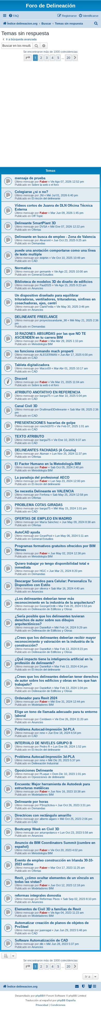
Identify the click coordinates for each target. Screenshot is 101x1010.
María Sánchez (49, 522)
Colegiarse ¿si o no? (31, 192)
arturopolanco (48, 832)
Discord (21, 378)
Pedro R (45, 746)
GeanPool (46, 535)
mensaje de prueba (30, 178)
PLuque (44, 773)
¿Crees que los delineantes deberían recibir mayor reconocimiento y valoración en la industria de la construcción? (55, 641)
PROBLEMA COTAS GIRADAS (39, 505)
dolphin (44, 257)
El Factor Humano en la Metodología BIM (48, 464)
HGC (43, 570)
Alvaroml (45, 240)
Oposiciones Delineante (34, 770)
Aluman (44, 453)
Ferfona (44, 494)
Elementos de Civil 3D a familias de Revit (48, 909)
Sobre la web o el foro (45, 184)
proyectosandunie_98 (53, 320)
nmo (42, 732)
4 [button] (52, 57)
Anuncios (37, 288)
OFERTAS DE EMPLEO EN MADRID (43, 518)
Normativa (23, 268)
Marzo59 (45, 368)
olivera (44, 588)
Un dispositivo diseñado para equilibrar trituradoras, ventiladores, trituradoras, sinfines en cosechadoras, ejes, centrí (55, 299)
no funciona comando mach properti (44, 351)
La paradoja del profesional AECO (42, 477)
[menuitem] (14, 16)
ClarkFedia (46, 306)
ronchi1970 (47, 426)
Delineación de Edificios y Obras (52, 609)
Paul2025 (45, 285)
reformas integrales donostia (38, 895)
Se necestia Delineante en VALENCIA (44, 491)
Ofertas (36, 229)
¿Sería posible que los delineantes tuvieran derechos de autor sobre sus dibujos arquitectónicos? (49, 620)
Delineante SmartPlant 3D (35, 223)
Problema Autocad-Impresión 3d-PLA (45, 729)
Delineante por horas (31, 802)
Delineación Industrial (45, 763)
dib (41, 943)
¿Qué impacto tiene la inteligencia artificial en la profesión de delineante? (53, 661)
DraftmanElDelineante (53, 409)
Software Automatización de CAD (41, 940)
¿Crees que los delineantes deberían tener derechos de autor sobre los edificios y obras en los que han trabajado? (56, 680)
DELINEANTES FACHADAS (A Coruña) (45, 450)
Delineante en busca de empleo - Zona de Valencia (55, 237)
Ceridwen (46, 719)
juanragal (45, 930)
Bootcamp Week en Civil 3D (37, 829)
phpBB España (66, 1000)
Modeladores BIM (43, 704)
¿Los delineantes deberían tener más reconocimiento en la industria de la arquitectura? (55, 600)
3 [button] (47, 57)
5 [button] (58, 57)
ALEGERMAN (48, 354)
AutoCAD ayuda (27, 532)
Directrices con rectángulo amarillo (43, 815)
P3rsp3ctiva (47, 805)
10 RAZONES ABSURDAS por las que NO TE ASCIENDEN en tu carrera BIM (50, 335)
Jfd (42, 195)
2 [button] (41, 57)
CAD (35, 260)
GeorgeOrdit (47, 606)
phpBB (39, 995)
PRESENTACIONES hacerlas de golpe (45, 423)
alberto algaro (48, 818)
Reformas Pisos (50, 898)
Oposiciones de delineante (48, 777)
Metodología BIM (42, 344)
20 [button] (68, 57)
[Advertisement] (50, 115)
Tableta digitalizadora (32, 365)
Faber (43, 181)
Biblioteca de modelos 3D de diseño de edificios (53, 282)
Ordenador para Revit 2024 (36, 698)
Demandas (38, 243)
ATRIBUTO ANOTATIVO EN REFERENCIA (47, 392)
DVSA (43, 226)
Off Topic (37, 215)
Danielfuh (45, 627)
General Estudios (42, 274)
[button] (28, 58)
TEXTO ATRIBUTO (29, 436)
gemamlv (45, 271)
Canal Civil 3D (26, 406)
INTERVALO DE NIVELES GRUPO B (43, 743)
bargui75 (45, 395)
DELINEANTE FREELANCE (36, 317)
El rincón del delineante (46, 198)
